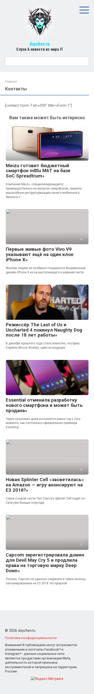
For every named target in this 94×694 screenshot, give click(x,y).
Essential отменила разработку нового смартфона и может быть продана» (44, 405)
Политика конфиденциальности (31, 638)
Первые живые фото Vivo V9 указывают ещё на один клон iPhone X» (39, 254)
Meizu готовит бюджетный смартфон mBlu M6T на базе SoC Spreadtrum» (38, 171)
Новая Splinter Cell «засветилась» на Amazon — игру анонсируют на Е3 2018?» (45, 485)
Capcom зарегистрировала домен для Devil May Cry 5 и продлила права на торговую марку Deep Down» (45, 563)
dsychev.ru (40, 43)
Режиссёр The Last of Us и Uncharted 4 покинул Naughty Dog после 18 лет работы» (44, 330)
